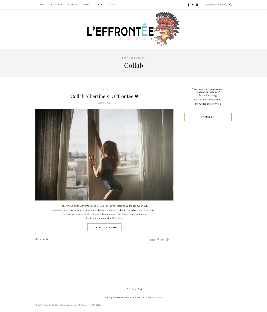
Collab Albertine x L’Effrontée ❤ (104, 96)
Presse (87, 4)
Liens (99, 4)
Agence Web (86, 304)
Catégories (56, 4)
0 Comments (41, 239)
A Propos (73, 4)
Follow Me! (157, 297)
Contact (112, 4)
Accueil (39, 4)
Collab (104, 89)
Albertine (117, 218)
